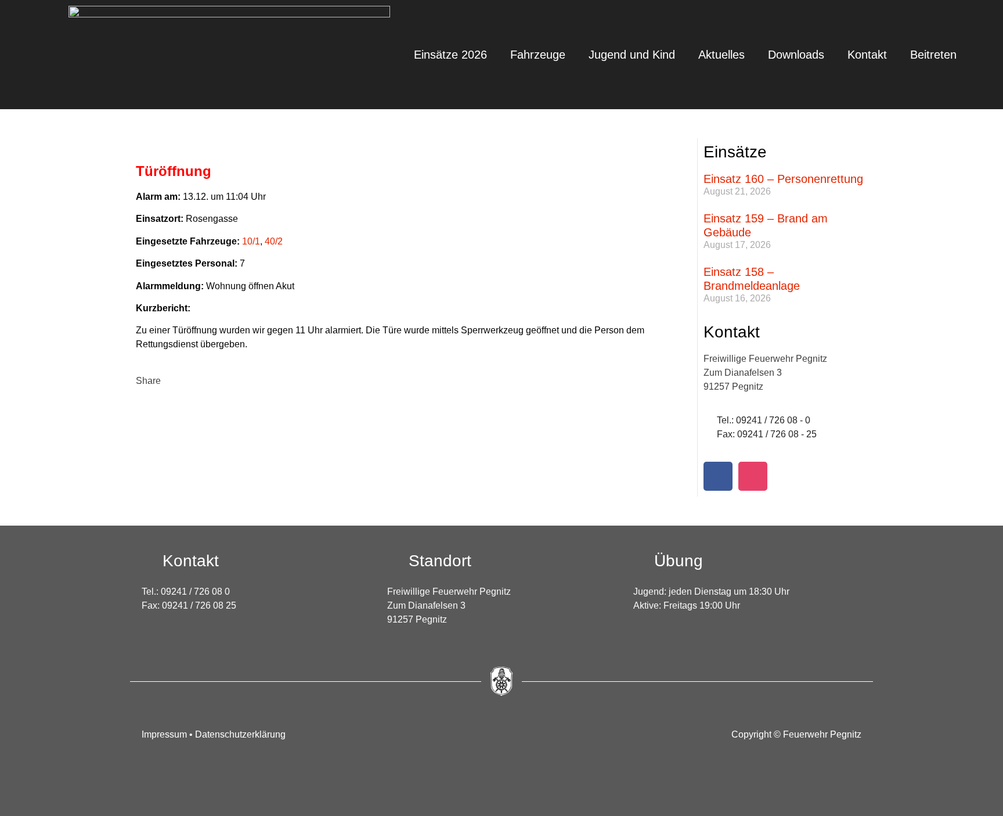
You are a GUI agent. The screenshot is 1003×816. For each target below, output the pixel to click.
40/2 (274, 241)
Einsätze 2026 (450, 54)
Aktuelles (721, 54)
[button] (148, 374)
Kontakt (867, 54)
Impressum (165, 734)
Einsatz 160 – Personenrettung (783, 178)
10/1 (251, 241)
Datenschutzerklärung (240, 734)
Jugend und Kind (632, 54)
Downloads (796, 54)
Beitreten (933, 54)
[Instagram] (752, 476)
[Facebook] (718, 476)
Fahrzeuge (537, 54)
